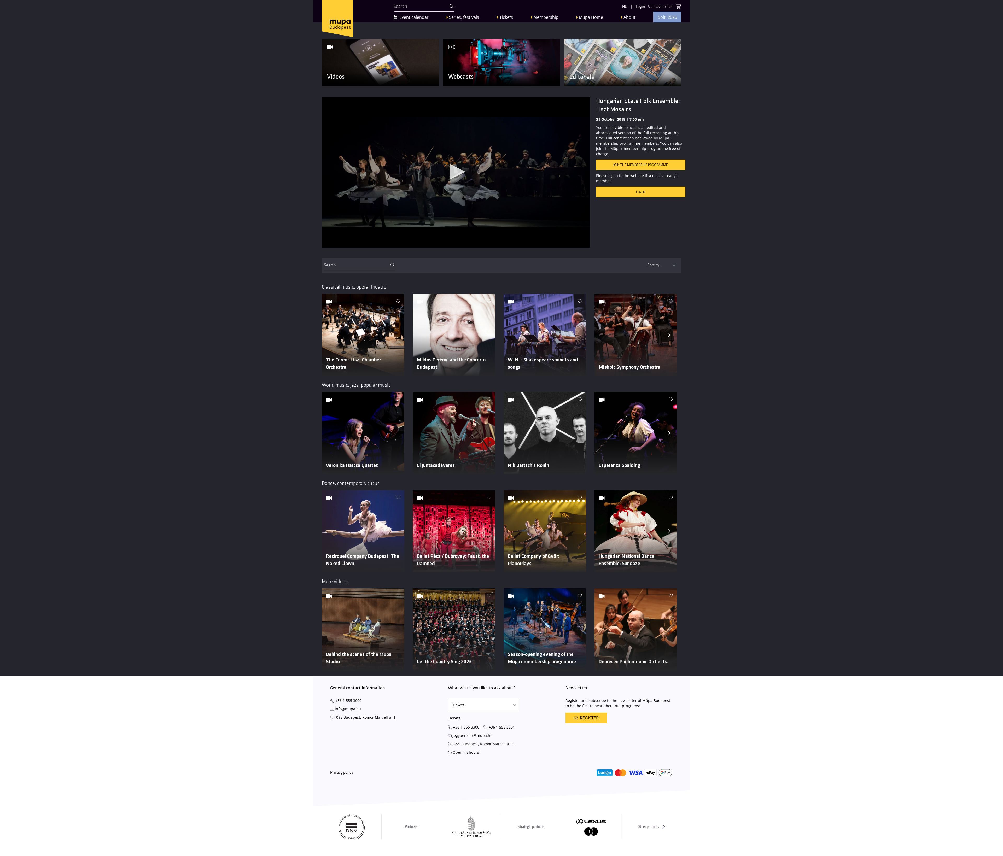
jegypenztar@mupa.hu (473, 735)
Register (589, 718)
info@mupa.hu (348, 708)
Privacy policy (341, 772)
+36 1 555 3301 (502, 727)
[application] (456, 172)
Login (640, 192)
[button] (455, 171)
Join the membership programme (640, 164)
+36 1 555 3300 (466, 727)
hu (624, 6)
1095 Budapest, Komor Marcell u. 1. (365, 717)
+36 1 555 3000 (348, 700)
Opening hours (466, 752)
